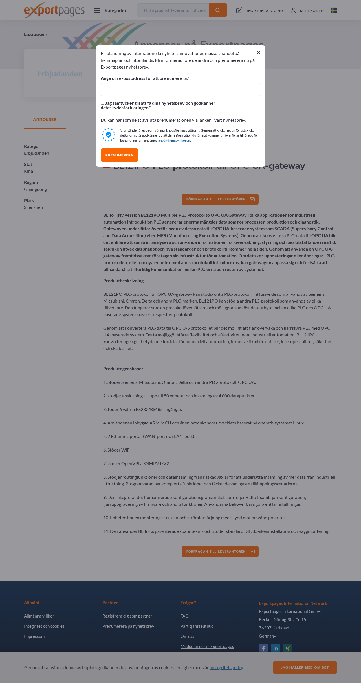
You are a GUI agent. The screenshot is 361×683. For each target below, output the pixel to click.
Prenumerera (119, 155)
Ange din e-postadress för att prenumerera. (144, 78)
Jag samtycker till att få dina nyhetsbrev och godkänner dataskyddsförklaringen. (158, 105)
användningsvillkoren (174, 140)
